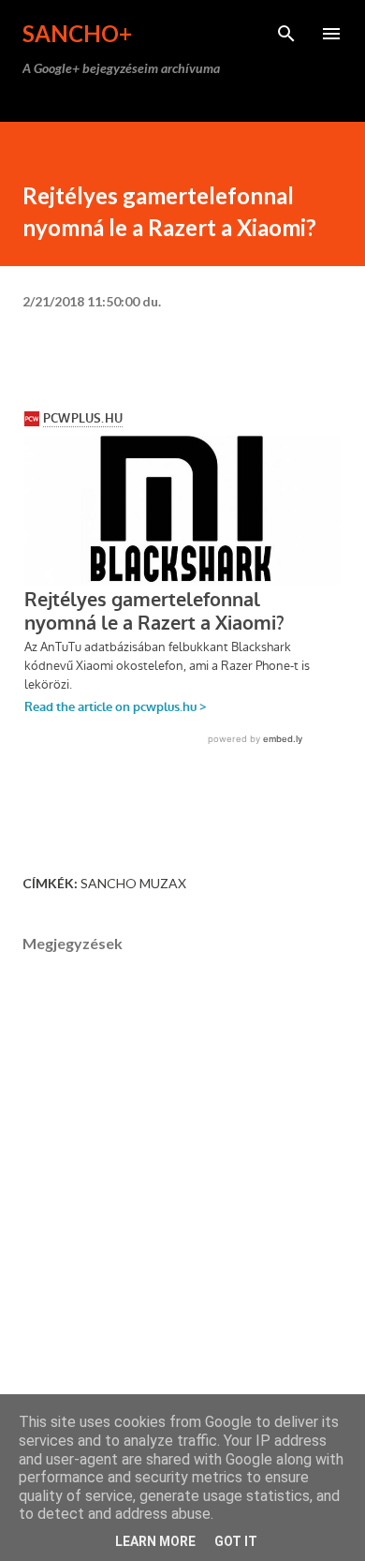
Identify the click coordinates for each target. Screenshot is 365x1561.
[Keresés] (286, 33)
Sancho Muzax (133, 883)
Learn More (155, 1541)
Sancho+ (77, 33)
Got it (235, 1541)
